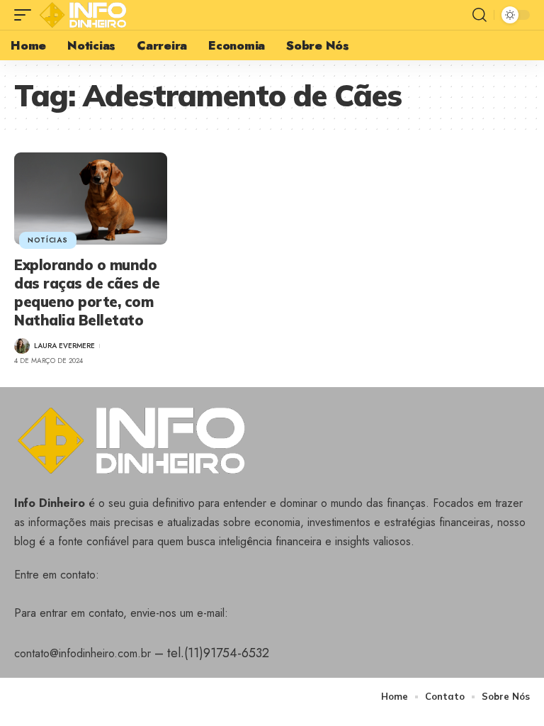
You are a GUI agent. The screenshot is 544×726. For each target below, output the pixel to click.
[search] (479, 15)
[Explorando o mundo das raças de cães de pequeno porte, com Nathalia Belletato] (90, 198)
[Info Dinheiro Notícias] (86, 15)
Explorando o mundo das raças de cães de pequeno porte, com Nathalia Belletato (86, 292)
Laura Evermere (64, 345)
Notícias (48, 240)
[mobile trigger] (26, 15)
